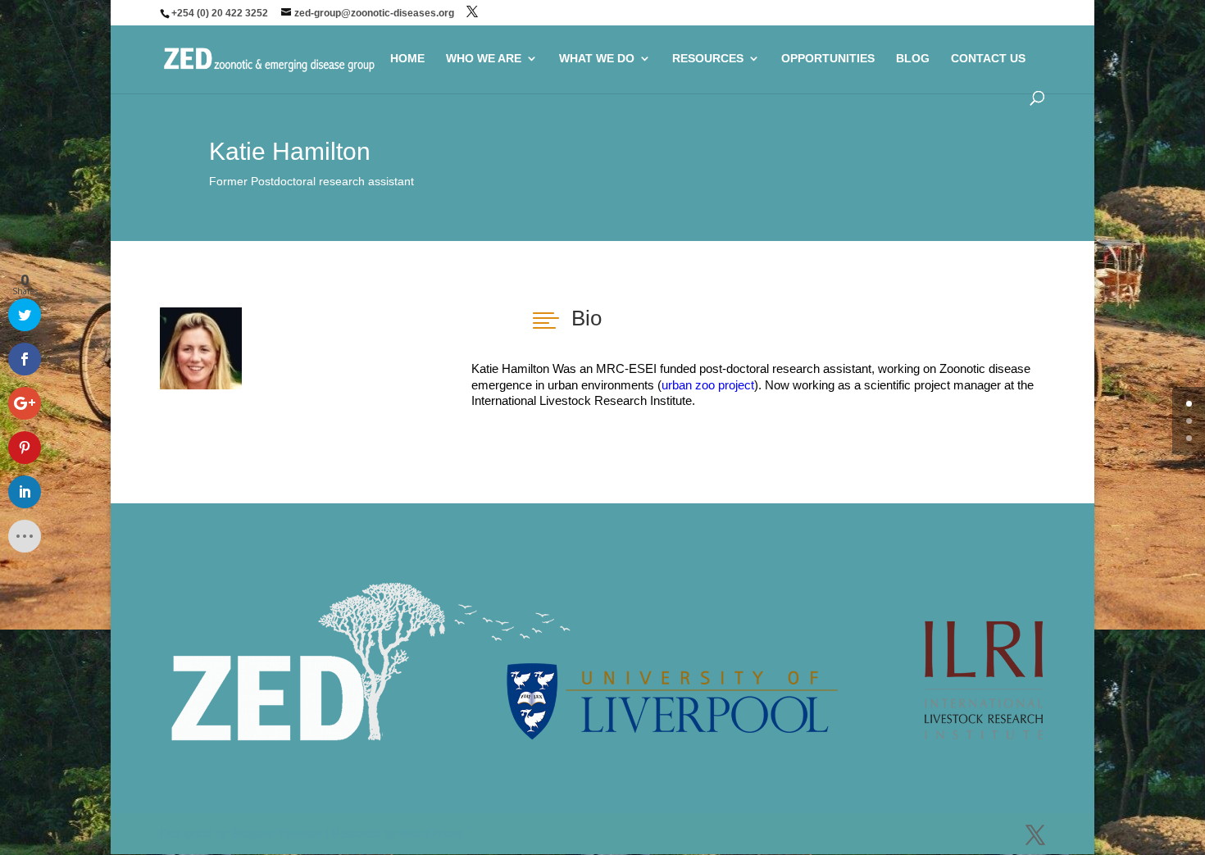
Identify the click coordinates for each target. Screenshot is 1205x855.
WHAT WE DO (596, 58)
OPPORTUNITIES (828, 58)
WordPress (431, 833)
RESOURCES (707, 58)
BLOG (913, 58)
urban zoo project (708, 385)
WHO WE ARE (483, 58)
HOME (407, 58)
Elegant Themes (276, 833)
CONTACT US (988, 58)
